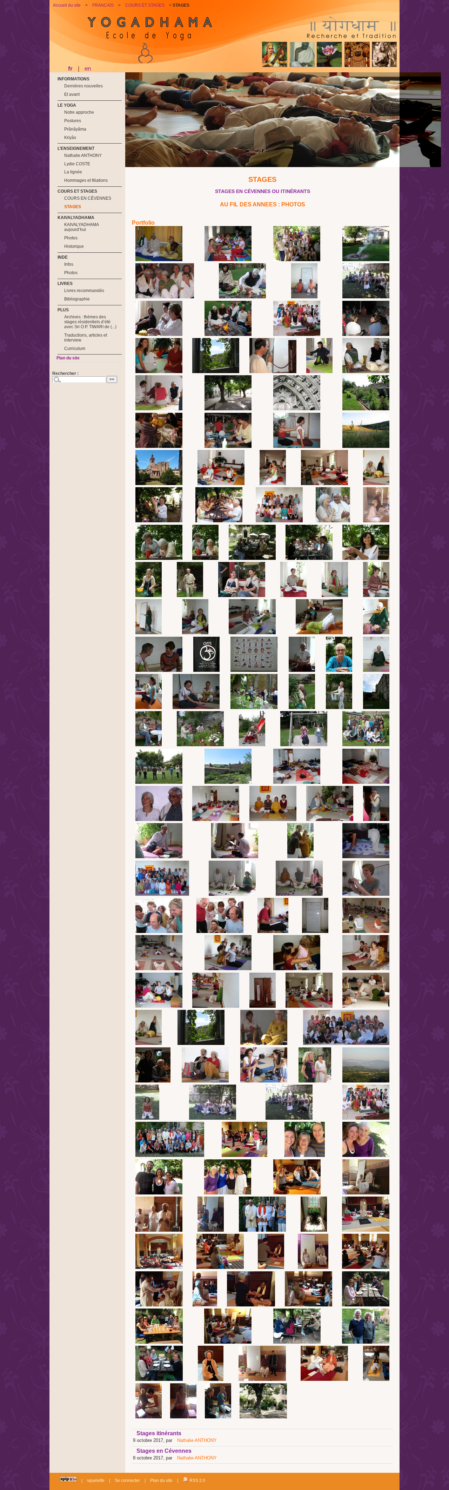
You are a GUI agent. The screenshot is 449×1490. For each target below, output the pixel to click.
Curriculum (74, 348)
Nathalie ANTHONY (197, 1440)
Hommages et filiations (86, 180)
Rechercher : (65, 373)
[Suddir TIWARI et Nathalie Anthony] (304, 297)
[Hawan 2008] (228, 334)
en (88, 68)
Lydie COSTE (77, 163)
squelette (96, 1480)
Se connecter (127, 1480)
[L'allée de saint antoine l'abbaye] (228, 409)
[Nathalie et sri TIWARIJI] (159, 259)
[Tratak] (366, 334)
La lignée (73, 172)
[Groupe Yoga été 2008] (297, 334)
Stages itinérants (158, 1433)
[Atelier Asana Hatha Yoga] (297, 446)
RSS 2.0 (196, 1480)
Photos (71, 238)
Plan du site (68, 358)
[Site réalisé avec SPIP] (68, 1480)
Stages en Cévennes (164, 1451)
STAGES (72, 206)
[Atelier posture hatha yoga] (221, 483)
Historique (74, 246)
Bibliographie (77, 299)
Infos (68, 264)
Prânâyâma (75, 129)
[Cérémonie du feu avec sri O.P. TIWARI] (242, 297)
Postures (72, 120)
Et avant (72, 94)
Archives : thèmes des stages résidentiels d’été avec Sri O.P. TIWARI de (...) (90, 321)
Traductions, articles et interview (85, 338)
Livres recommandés (84, 290)
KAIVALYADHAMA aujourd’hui (81, 227)
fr (70, 68)
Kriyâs (70, 137)
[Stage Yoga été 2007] (159, 334)
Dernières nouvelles (83, 86)
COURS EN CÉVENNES (87, 198)
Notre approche (79, 112)
